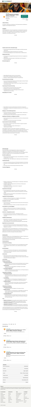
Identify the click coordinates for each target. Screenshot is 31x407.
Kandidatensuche (3, 394)
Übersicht (2, 393)
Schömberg (26, 368)
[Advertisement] (15, 41)
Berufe (9, 395)
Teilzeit (7, 20)
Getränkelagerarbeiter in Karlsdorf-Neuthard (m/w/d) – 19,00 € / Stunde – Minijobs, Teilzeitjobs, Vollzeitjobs (16, 341)
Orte (24, 395)
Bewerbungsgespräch (19, 393)
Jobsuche (9, 394)
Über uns (25, 394)
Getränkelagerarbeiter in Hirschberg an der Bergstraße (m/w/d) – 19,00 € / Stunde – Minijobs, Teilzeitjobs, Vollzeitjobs (15, 353)
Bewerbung (9, 398)
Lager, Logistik (8, 328)
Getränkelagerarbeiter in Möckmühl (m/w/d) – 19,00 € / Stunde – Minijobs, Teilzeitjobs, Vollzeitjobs (16, 330)
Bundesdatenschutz (26, 398)
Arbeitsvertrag (10, 399)
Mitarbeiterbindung (18, 399)
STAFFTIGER (7, 13)
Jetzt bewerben (24, 15)
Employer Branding (3, 398)
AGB (24, 399)
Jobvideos (2, 399)
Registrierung (25, 393)
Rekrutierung (17, 395)
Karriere (17, 398)
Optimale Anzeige (18, 394)
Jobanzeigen (2, 395)
